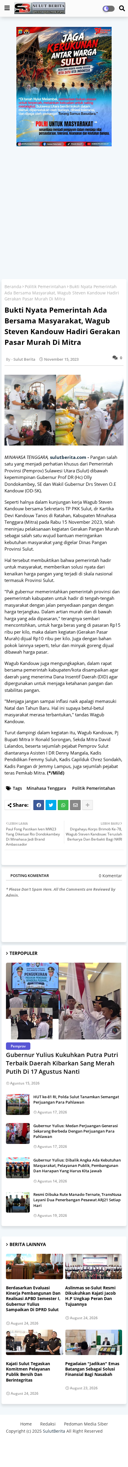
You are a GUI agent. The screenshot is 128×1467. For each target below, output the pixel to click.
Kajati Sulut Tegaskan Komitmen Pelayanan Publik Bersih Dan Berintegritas (28, 1372)
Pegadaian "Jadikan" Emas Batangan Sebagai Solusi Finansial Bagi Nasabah (92, 1369)
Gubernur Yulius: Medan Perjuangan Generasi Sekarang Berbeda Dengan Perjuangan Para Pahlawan (75, 1131)
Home (26, 1424)
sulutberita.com (68, 457)
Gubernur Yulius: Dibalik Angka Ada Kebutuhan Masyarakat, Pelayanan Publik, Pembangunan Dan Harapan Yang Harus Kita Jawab (77, 1165)
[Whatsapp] (63, 805)
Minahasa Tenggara (46, 788)
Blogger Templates (54, 1443)
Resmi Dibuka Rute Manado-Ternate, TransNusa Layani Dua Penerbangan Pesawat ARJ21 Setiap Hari (77, 1200)
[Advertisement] (64, 210)
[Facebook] (38, 805)
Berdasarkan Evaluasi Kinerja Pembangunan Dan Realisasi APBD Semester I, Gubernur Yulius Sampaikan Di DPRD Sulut (33, 1298)
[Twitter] (51, 805)
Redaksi (48, 1424)
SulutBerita (54, 1431)
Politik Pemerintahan (45, 286)
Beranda (12, 286)
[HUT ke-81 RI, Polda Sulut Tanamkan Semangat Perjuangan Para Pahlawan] (18, 1104)
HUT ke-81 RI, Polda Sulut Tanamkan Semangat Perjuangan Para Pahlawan (76, 1099)
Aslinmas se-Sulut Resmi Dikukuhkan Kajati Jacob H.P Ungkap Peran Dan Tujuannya (90, 1296)
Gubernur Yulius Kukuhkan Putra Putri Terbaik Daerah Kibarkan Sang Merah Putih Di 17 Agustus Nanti (62, 1063)
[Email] (75, 805)
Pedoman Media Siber (86, 1424)
